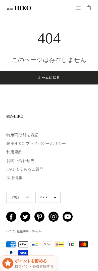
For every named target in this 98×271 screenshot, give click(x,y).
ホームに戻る (49, 77)
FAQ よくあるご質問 (24, 169)
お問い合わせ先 (20, 160)
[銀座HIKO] (18, 8)
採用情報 (14, 177)
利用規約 (14, 152)
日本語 (15, 197)
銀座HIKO (14, 116)
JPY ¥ (43, 197)
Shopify (36, 231)
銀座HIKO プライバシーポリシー (36, 143)
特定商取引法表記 (22, 135)
